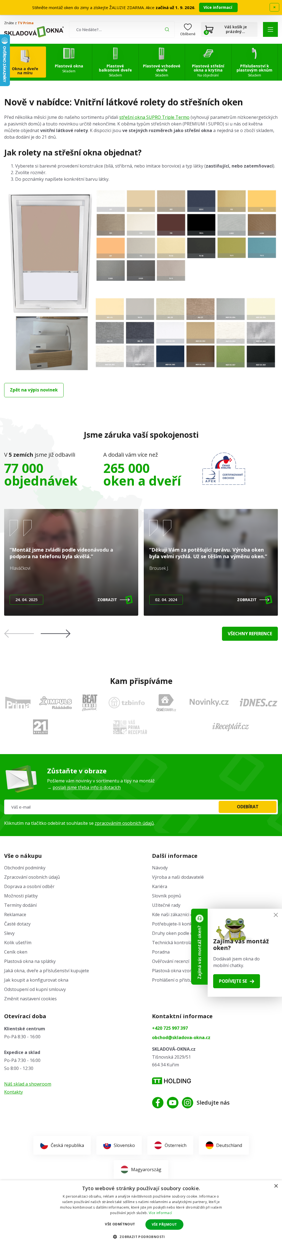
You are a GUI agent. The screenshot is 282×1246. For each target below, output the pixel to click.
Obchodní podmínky (24, 868)
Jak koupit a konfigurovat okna (36, 980)
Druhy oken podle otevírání (180, 933)
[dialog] (141, 1213)
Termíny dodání (20, 905)
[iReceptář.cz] (230, 726)
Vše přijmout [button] (164, 1224)
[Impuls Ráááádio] (55, 702)
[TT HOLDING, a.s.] (171, 1080)
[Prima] (18, 702)
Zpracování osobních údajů (32, 877)
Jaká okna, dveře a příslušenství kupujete (46, 971)
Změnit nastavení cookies (30, 999)
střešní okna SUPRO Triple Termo (154, 117)
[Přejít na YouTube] (172, 1102)
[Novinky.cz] (209, 702)
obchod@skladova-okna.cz (181, 1037)
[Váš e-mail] (141, 806)
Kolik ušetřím (17, 943)
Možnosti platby (21, 896)
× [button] (276, 1186)
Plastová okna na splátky (30, 961)
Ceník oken (15, 952)
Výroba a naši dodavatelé (178, 877)
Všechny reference (250, 634)
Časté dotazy (17, 924)
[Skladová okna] (34, 31)
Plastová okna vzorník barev (181, 971)
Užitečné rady (166, 905)
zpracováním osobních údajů (124, 823)
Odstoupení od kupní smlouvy (35, 989)
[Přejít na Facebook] (158, 1102)
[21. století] (40, 726)
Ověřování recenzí (170, 961)
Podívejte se (233, 981)
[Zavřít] (276, 915)
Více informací (218, 7)
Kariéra (159, 886)
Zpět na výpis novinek (34, 390)
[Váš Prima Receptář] (130, 727)
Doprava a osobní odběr (29, 886)
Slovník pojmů (166, 896)
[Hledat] (167, 29)
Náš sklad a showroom (27, 1084)
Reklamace (15, 914)
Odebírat (248, 807)
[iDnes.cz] (258, 702)
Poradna (161, 952)
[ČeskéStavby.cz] (166, 702)
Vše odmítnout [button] (120, 1224)
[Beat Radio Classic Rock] (89, 702)
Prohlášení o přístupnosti (178, 980)
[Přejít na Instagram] (187, 1102)
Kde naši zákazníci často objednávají (189, 914)
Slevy (9, 933)
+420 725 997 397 (170, 1028)
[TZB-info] (126, 703)
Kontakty (13, 1092)
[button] (270, 29)
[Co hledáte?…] (122, 29)
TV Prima (26, 22)
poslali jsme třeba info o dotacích (87, 787)
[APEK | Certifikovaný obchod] (223, 469)
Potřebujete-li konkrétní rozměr (185, 924)
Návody (160, 868)
